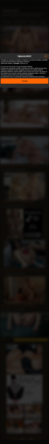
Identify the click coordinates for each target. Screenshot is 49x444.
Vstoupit (24, 81)
